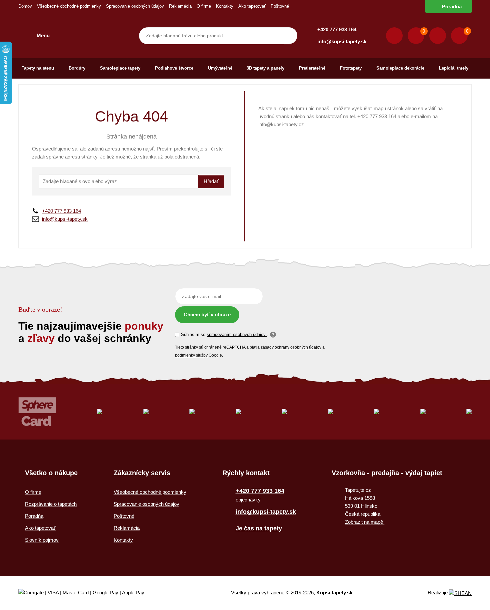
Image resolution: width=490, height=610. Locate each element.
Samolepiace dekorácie (400, 68)
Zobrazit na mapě (364, 522)
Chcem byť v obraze (207, 314)
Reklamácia (180, 6)
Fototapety (351, 68)
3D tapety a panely (265, 68)
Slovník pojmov (42, 540)
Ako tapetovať (252, 6)
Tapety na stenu (38, 68)
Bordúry (77, 68)
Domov (25, 6)
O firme (204, 6)
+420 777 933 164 (336, 29)
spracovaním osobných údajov (237, 334)
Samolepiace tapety (120, 68)
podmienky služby (191, 355)
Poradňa (452, 6)
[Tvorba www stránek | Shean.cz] (460, 593)
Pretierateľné (312, 68)
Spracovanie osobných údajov (135, 6)
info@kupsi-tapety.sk (341, 41)
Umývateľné (220, 68)
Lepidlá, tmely (453, 68)
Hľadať (211, 181)
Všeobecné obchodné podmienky (69, 6)
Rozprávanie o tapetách (51, 504)
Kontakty (224, 6)
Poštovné (280, 6)
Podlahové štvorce (174, 68)
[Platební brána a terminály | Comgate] (86, 593)
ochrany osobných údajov (298, 347)
